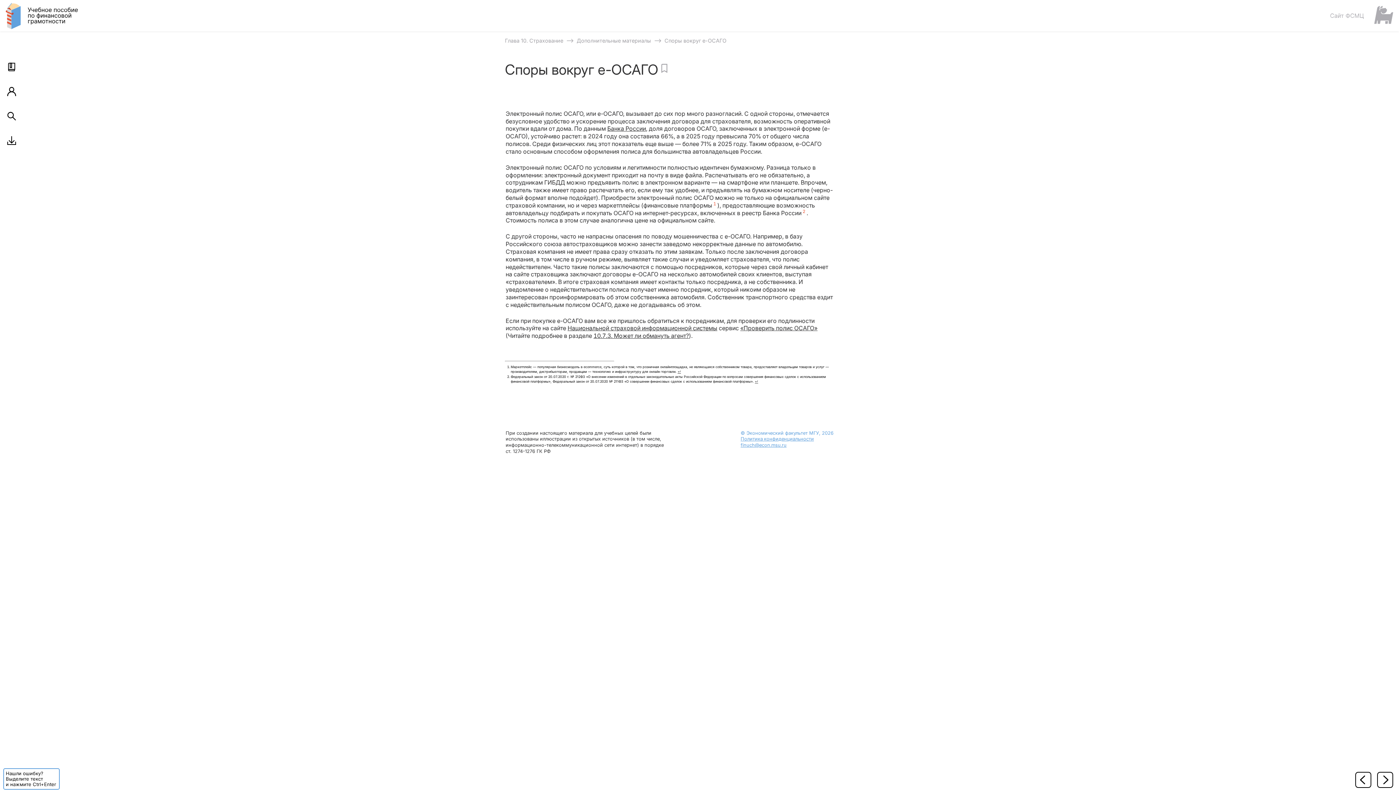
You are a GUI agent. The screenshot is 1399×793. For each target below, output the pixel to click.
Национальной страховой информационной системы (642, 328)
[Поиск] (11, 116)
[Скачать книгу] (11, 140)
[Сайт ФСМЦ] (1361, 15)
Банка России (626, 128)
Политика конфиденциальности (777, 439)
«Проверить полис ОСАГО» (779, 328)
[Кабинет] (11, 91)
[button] (11, 67)
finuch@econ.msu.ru (764, 445)
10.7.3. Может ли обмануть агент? (641, 335)
